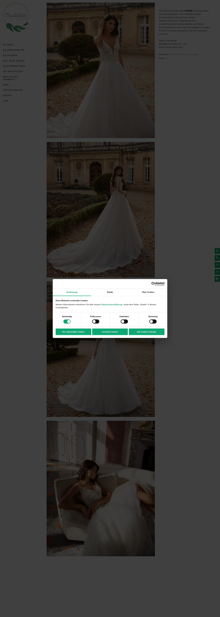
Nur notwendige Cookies (73, 332)
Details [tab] (110, 292)
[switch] (95, 321)
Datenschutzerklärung (111, 304)
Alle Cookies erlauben (146, 332)
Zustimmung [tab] (72, 292)
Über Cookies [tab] (148, 292)
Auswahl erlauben (110, 332)
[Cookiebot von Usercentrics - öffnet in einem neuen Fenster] (153, 284)
